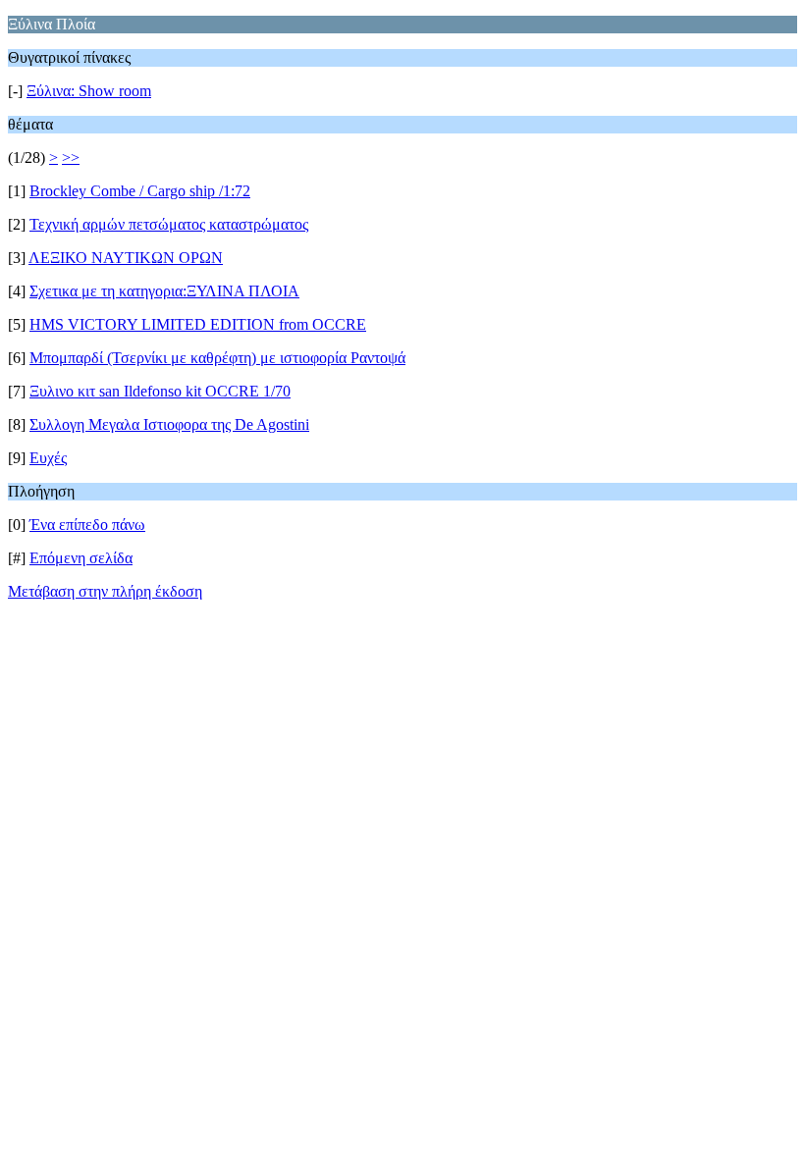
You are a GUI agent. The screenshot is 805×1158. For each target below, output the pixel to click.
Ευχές (48, 457)
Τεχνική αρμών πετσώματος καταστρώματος (168, 224)
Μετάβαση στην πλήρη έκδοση (105, 591)
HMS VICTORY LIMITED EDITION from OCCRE (197, 324)
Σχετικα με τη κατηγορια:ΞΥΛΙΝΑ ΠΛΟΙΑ (164, 291)
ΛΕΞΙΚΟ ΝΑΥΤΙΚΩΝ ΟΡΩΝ (125, 257)
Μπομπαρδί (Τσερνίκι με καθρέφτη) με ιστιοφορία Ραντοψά (217, 357)
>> (71, 157)
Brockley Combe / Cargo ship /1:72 (139, 191)
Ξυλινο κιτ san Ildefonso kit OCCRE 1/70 (160, 391)
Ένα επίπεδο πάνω (87, 524)
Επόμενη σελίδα (81, 558)
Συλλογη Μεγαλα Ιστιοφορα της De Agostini (169, 424)
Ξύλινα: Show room (89, 90)
